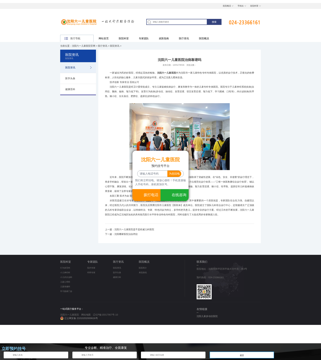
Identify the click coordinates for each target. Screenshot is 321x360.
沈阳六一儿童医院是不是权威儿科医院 (134, 229)
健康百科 (70, 89)
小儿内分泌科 (66, 277)
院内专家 (91, 268)
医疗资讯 (184, 38)
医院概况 (227, 6)
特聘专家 (91, 272)
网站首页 (104, 38)
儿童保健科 (65, 286)
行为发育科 (65, 268)
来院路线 (143, 272)
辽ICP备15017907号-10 (105, 314)
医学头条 (70, 78)
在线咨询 (179, 195)
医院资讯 (114, 45)
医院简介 (143, 268)
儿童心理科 (65, 282)
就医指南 (164, 38)
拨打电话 (151, 195)
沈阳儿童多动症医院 (207, 316)
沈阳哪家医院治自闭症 (126, 234)
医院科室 (254, 6)
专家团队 (144, 38)
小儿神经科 (65, 272)
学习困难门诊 (66, 291)
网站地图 (86, 314)
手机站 (241, 6)
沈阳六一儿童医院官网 (83, 45)
